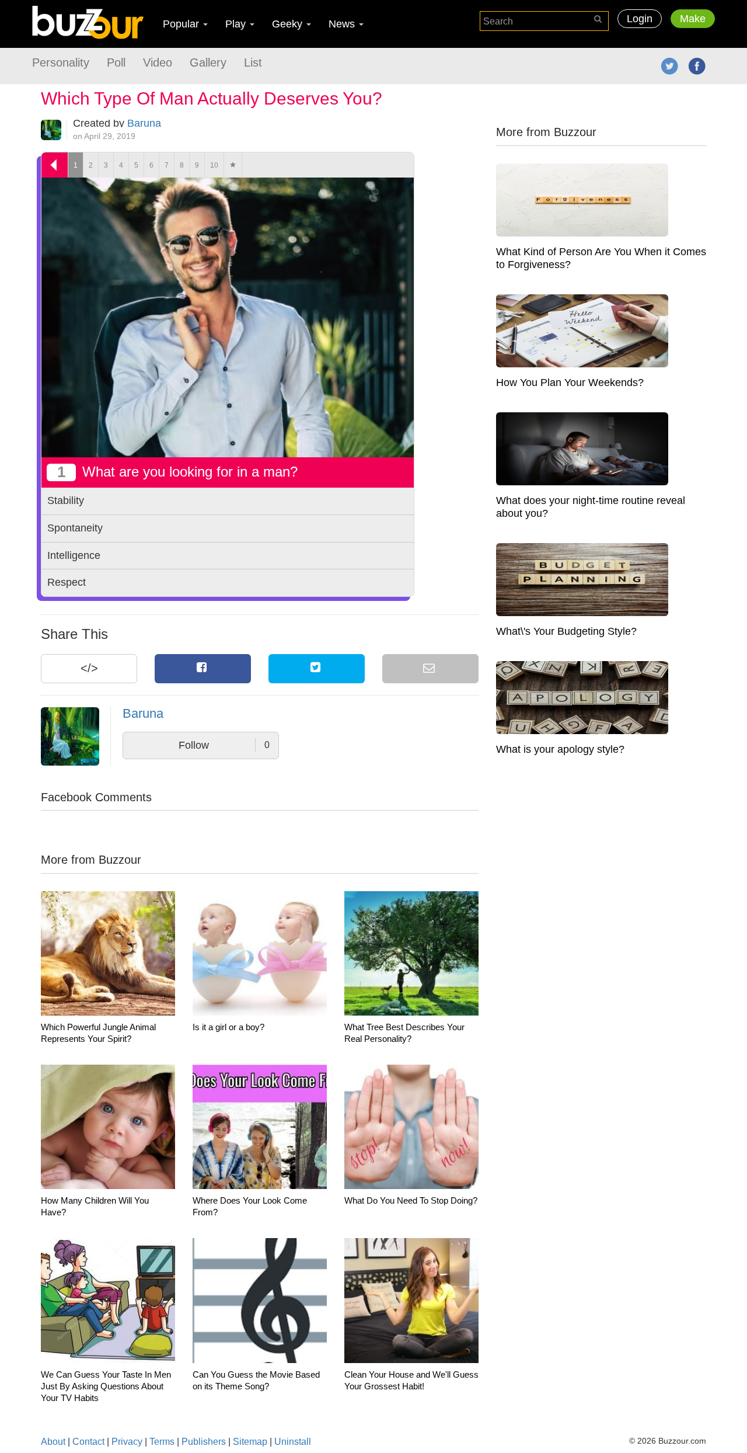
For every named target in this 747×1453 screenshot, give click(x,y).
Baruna (144, 123)
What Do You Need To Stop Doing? (410, 1200)
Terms (161, 1442)
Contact (88, 1442)
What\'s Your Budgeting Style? (566, 631)
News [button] (343, 24)
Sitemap (250, 1442)
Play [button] (237, 24)
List (253, 62)
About (53, 1442)
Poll (116, 62)
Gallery (208, 62)
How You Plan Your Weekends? (570, 382)
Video (157, 62)
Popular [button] (182, 24)
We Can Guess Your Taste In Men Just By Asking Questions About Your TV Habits (106, 1386)
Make (693, 19)
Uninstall (292, 1442)
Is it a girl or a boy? (228, 1027)
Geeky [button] (288, 24)
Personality (60, 62)
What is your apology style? (560, 749)
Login (639, 19)
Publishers (203, 1442)
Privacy (126, 1442)
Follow (224, 745)
